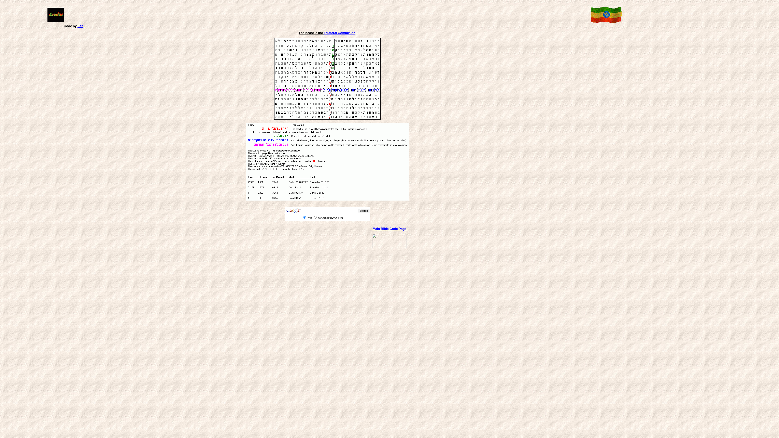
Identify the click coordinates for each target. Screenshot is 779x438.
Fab (80, 26)
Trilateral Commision (339, 33)
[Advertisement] (326, 14)
